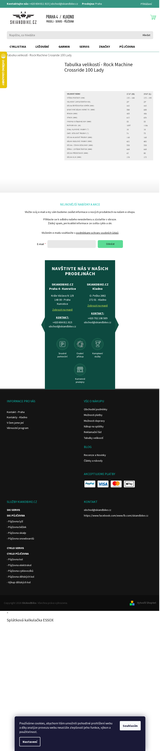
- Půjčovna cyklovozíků (20, 571)
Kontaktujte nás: (18, 3)
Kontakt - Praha (16, 412)
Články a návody (93, 460)
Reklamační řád (92, 432)
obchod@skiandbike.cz (64, 3)
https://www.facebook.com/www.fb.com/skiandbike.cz (116, 515)
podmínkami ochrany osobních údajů (97, 233)
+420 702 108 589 (97, 318)
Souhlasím (130, 726)
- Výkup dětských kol (19, 582)
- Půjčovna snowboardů (20, 538)
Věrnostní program (17, 428)
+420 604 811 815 (39, 3)
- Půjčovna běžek (16, 527)
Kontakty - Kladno (17, 417)
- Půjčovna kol (15, 559)
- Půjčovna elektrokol (19, 565)
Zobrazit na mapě (62, 309)
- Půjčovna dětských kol (20, 576)
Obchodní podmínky (95, 409)
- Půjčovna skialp (16, 533)
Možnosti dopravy (94, 420)
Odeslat (110, 244)
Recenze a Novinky (95, 455)
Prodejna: (88, 3)
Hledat (146, 35)
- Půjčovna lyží (15, 521)
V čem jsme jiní (15, 422)
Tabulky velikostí (93, 438)
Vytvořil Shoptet (146, 602)
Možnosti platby (93, 415)
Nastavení (30, 742)
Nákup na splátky (94, 426)
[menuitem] (18, 46)
